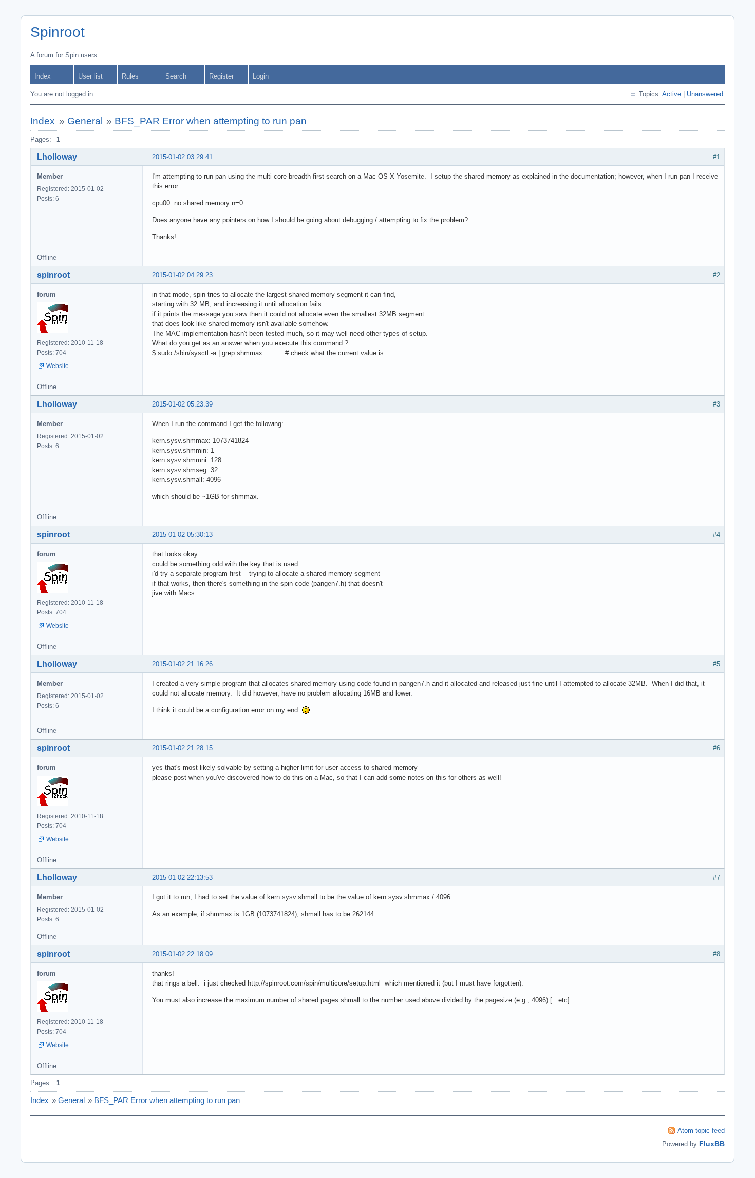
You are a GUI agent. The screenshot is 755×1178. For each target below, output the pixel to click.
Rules (130, 76)
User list (90, 76)
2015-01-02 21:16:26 (182, 664)
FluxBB (712, 1144)
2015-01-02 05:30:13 (182, 534)
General (85, 120)
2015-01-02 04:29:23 (182, 275)
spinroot (53, 275)
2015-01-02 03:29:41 (182, 157)
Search (175, 76)
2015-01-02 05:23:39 (182, 404)
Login (261, 76)
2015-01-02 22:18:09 (182, 954)
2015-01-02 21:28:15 (182, 748)
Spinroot (57, 32)
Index (42, 76)
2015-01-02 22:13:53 (182, 877)
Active (671, 94)
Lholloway (57, 156)
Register (221, 76)
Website (57, 366)
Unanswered (705, 94)
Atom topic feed (701, 1130)
